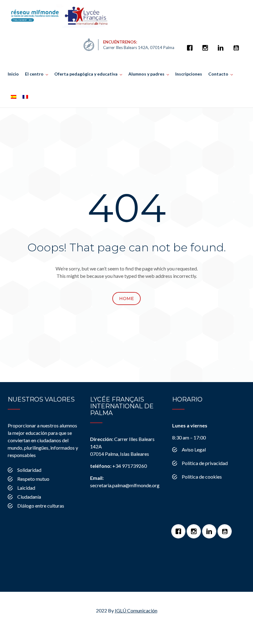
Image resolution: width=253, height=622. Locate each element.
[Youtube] (237, 44)
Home (126, 298)
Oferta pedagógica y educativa (86, 73)
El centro (34, 73)
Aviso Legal (194, 449)
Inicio (13, 73)
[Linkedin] (222, 44)
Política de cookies (202, 477)
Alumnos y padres (146, 73)
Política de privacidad (205, 463)
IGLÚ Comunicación (136, 610)
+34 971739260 (118, 466)
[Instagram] (206, 44)
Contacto (218, 73)
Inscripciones (188, 73)
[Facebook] (191, 44)
